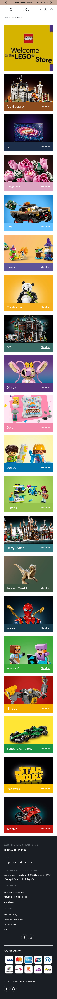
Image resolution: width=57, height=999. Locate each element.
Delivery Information (14, 892)
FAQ (6, 929)
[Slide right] (50, 2)
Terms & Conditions (13, 919)
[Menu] (5, 9)
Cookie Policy (10, 924)
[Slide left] (6, 2)
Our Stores (9, 902)
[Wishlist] (39, 10)
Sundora (15, 981)
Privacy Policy (10, 915)
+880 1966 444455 (15, 849)
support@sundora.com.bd (20, 862)
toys (6, 17)
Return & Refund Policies (16, 897)
